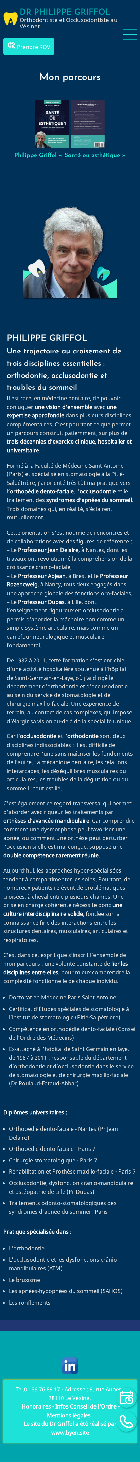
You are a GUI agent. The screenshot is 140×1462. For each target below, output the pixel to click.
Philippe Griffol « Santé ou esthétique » (70, 155)
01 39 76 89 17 (42, 1389)
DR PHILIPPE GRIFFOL (65, 12)
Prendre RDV (28, 46)
